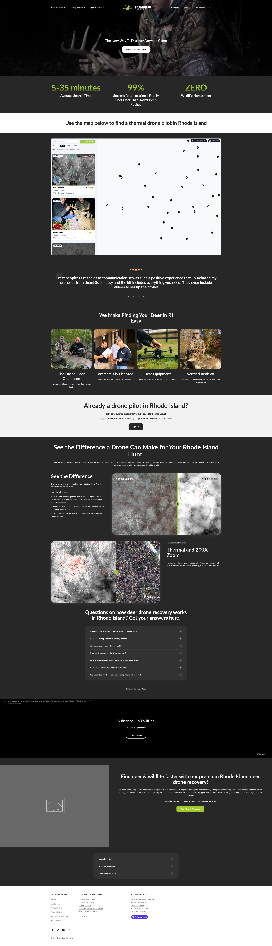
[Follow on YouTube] (63, 930)
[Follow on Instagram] (57, 930)
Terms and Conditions (59, 916)
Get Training (200, 7)
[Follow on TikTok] (68, 930)
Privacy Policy (56, 912)
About (53, 900)
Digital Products (95, 7)
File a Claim (83, 917)
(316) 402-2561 (137, 905)
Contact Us (55, 904)
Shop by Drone (57, 7)
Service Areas (56, 920)
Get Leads (187, 7)
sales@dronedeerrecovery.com (91, 908)
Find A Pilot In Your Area (136, 49)
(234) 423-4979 (85, 905)
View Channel (136, 735)
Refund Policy (56, 908)
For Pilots (175, 7)
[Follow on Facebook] (52, 930)
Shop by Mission (76, 7)
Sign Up (136, 426)
